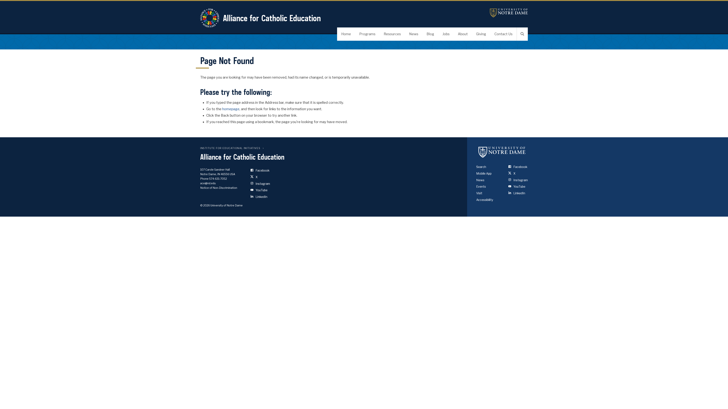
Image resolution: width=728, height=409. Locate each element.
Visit (479, 193)
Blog (430, 34)
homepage (230, 109)
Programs (367, 34)
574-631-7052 (218, 178)
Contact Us (503, 34)
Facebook (262, 170)
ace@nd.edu (208, 183)
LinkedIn (261, 197)
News (413, 34)
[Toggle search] (522, 34)
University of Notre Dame (509, 13)
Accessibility (484, 200)
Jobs (446, 34)
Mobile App (484, 173)
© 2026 (205, 205)
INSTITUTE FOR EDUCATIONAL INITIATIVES (230, 148)
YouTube (261, 190)
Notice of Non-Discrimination (218, 187)
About (463, 34)
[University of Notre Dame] (502, 152)
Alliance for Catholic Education (272, 18)
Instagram (262, 184)
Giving (481, 34)
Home (346, 34)
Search (481, 167)
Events (481, 186)
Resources (392, 34)
